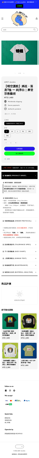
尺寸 (5, 128)
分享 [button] (8, 159)
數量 (5, 139)
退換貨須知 (8, 420)
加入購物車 (19, 153)
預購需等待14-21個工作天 (14, 123)
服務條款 (14, 454)
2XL (29, 131)
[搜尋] (35, 29)
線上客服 (7, 422)
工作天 (6, 120)
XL (23, 131)
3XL (7, 136)
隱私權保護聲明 (22, 454)
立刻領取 (19, 6)
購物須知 (7, 418)
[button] (2, 19)
